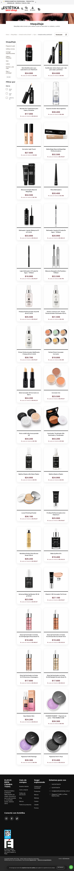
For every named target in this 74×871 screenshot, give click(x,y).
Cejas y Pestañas (8, 57)
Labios (8, 64)
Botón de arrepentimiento (44, 860)
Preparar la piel (10, 46)
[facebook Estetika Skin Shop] (12, 818)
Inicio (7, 34)
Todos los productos (25, 804)
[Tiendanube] (64, 859)
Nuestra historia (24, 786)
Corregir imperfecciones (10, 52)
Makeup (36, 798)
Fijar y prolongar (9, 72)
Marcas (21, 801)
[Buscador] (21, 8)
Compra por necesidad (37, 787)
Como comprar (23, 790)
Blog (20, 798)
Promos (36, 808)
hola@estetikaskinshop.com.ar (61, 791)
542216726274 (56, 784)
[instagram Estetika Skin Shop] (6, 818)
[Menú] (1, 8)
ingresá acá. (33, 860)
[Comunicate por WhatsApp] (71, 867)
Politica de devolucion (22, 793)
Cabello (36, 804)
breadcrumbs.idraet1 (25, 34)
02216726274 (56, 787)
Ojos (34, 34)
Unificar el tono (10, 49)
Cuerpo (36, 801)
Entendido (61, 867)
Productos (37, 791)
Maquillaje (14, 34)
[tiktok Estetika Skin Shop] (17, 818)
